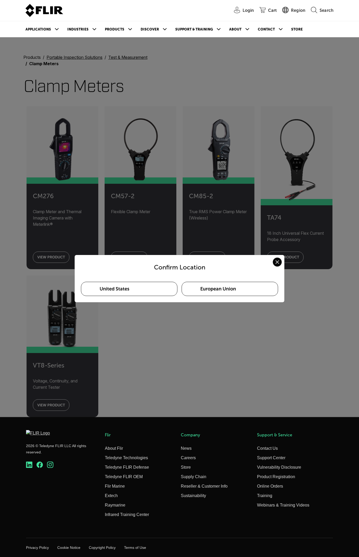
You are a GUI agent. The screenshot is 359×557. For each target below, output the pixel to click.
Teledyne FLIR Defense (127, 467)
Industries (78, 29)
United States (114, 289)
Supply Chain (193, 476)
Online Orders (270, 486)
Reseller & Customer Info (204, 486)
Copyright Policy (102, 547)
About (235, 29)
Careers (188, 458)
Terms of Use (135, 547)
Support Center (271, 458)
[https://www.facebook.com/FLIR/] (40, 465)
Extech (111, 495)
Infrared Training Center (127, 514)
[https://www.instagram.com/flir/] (50, 465)
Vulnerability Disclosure (279, 467)
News (186, 448)
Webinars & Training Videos (283, 505)
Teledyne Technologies (126, 458)
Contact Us (267, 448)
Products (114, 29)
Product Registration (276, 476)
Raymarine (115, 505)
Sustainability (193, 495)
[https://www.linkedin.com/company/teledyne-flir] (29, 465)
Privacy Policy (37, 547)
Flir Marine (115, 486)
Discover (150, 29)
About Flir (114, 448)
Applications (38, 29)
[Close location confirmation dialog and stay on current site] (277, 262)
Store (297, 29)
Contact (266, 29)
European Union (218, 289)
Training (264, 495)
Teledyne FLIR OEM (124, 476)
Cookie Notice (68, 547)
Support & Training (194, 29)
